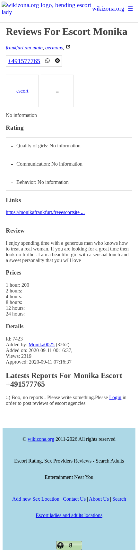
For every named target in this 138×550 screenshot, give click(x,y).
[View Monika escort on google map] (68, 47)
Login (115, 397)
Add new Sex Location (35, 499)
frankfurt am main (24, 47)
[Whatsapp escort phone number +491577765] (47, 61)
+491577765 (24, 60)
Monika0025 (42, 344)
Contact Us (74, 499)
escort (22, 91)
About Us (99, 499)
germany (54, 47)
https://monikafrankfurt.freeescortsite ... (45, 212)
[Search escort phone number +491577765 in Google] (57, 61)
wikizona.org (108, 8)
